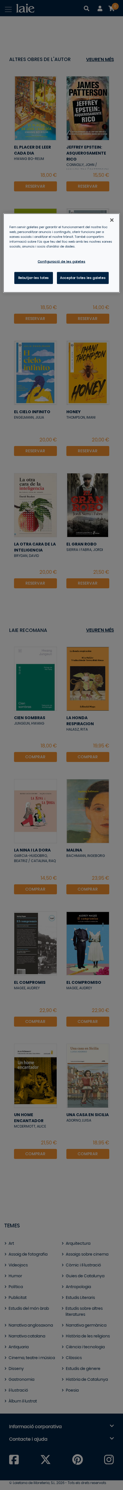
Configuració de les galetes (61, 261)
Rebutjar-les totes (33, 277)
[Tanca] (112, 220)
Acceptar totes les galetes (83, 277)
